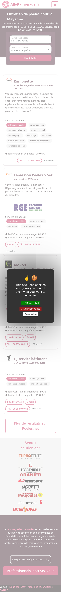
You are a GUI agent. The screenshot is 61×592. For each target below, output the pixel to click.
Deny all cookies (31, 309)
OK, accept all (31, 303)
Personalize (31, 314)
